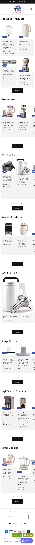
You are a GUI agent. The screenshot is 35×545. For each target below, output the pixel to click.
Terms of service (8, 541)
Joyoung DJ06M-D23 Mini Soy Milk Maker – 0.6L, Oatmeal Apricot (24, 43)
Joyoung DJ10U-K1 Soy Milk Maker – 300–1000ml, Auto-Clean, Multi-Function (8, 415)
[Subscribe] (26, 517)
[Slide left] (14, 141)
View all (17, 90)
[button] (4, 9)
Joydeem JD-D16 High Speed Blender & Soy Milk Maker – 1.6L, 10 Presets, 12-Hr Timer (24, 77)
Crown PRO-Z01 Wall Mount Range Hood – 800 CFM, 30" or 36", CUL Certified (23, 361)
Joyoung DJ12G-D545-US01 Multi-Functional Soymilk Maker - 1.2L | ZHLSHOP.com (23, 241)
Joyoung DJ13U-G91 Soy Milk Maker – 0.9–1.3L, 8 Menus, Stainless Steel (23, 180)
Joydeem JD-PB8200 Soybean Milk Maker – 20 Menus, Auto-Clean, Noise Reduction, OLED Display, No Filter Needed (9, 45)
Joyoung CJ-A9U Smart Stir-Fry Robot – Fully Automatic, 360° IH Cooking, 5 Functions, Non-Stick (8, 179)
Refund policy (19, 538)
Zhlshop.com (11, 538)
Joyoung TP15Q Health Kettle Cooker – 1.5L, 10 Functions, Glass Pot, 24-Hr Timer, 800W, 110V (23, 479)
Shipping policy (17, 541)
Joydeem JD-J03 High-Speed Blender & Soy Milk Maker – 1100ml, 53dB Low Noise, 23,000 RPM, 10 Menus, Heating (23, 416)
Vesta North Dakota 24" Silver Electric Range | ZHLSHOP (8, 240)
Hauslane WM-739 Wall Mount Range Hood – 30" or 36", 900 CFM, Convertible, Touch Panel (8, 360)
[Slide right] (21, 141)
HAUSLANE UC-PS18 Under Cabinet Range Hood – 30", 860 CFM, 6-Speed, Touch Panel (9, 72)
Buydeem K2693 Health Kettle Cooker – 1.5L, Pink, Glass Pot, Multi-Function (8, 123)
